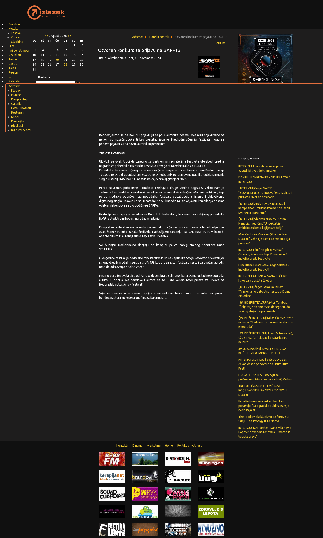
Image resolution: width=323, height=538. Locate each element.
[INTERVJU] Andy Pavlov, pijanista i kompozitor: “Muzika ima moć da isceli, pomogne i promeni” (264, 208)
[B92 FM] (112, 458)
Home (169, 445)
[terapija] (112, 476)
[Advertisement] (213, 10)
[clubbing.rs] (211, 458)
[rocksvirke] (178, 511)
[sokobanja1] (145, 511)
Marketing (154, 445)
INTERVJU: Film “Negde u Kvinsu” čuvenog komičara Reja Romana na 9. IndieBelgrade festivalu (263, 254)
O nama (137, 445)
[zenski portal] (178, 494)
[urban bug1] (211, 476)
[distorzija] (178, 458)
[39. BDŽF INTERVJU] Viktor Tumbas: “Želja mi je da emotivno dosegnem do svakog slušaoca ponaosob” (264, 307)
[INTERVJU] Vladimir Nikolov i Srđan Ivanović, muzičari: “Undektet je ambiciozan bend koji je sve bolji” (262, 223)
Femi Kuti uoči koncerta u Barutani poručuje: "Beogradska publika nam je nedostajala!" (263, 406)
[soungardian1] (112, 494)
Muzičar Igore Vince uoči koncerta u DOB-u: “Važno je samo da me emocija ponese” (264, 239)
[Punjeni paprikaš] (145, 529)
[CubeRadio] (211, 494)
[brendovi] (145, 476)
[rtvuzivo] (211, 529)
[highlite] (112, 511)
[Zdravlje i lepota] (211, 511)
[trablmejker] (178, 476)
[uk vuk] (145, 494)
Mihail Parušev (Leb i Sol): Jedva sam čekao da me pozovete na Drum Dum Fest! (263, 364)
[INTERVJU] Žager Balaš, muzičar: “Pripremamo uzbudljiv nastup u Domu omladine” (264, 291)
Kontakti (122, 445)
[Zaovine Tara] (145, 458)
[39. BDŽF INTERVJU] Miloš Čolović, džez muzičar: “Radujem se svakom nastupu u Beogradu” (265, 322)
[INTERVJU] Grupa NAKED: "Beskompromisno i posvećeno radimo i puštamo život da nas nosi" (265, 193)
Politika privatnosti (189, 445)
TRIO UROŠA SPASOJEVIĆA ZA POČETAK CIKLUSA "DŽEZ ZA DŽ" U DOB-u (262, 390)
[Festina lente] (112, 529)
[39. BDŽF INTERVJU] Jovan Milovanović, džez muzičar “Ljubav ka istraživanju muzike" (265, 337)
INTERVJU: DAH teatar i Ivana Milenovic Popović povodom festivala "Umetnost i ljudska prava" (264, 432)
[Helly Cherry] (178, 529)
